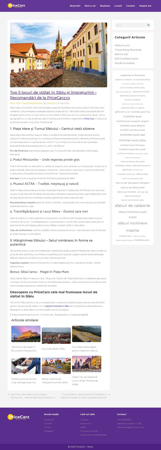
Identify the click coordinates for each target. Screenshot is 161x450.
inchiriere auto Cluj (140, 112)
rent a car (142, 174)
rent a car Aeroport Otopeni (132, 182)
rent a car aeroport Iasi (132, 179)
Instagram (49, 431)
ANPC (83, 427)
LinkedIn (48, 423)
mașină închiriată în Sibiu (57, 306)
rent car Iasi (142, 192)
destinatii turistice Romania (132, 96)
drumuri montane (132, 100)
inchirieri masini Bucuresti (132, 149)
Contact (84, 420)
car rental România (141, 80)
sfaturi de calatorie (132, 205)
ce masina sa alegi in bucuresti (132, 84)
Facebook (49, 420)
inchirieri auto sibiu (132, 140)
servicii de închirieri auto (132, 200)
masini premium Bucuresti (132, 162)
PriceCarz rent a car (126, 174)
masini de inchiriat (141, 153)
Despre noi (85, 423)
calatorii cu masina (123, 80)
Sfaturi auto (122, 45)
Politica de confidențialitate (93, 435)
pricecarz (127, 169)
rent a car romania (126, 192)
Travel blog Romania (32, 103)
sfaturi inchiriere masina (132, 226)
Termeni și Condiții (89, 431)
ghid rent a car (122, 112)
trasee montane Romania (124, 240)
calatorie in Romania (132, 75)
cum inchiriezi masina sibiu (132, 88)
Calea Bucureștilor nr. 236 (129, 423)
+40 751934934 (124, 420)
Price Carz (89, 119)
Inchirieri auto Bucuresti (132, 130)
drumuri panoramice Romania (132, 104)
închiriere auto (142, 240)
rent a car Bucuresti (133, 187)
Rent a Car (15, 103)
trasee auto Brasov (139, 236)
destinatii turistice (141, 92)
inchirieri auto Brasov (132, 125)
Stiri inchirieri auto (126, 58)
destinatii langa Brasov (124, 92)
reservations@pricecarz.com (130, 427)
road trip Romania (132, 196)
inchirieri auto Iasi (132, 134)
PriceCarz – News (84, 447)
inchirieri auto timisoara (132, 145)
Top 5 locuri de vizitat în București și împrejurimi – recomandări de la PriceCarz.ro (32, 396)
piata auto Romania (141, 166)
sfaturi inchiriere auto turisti (132, 214)
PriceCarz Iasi (138, 170)
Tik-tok (47, 427)
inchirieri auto (133, 116)
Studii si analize (125, 63)
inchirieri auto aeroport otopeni (132, 121)
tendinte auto (125, 236)
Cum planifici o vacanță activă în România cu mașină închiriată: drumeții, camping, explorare (83, 396)
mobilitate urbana (123, 166)
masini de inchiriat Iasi (132, 158)
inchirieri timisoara (125, 153)
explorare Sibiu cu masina (132, 108)
